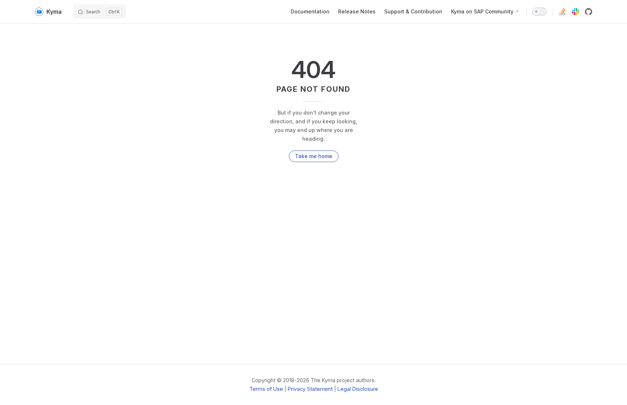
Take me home (313, 156)
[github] (588, 11)
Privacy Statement (310, 389)
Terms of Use (266, 389)
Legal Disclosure (357, 389)
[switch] (539, 12)
